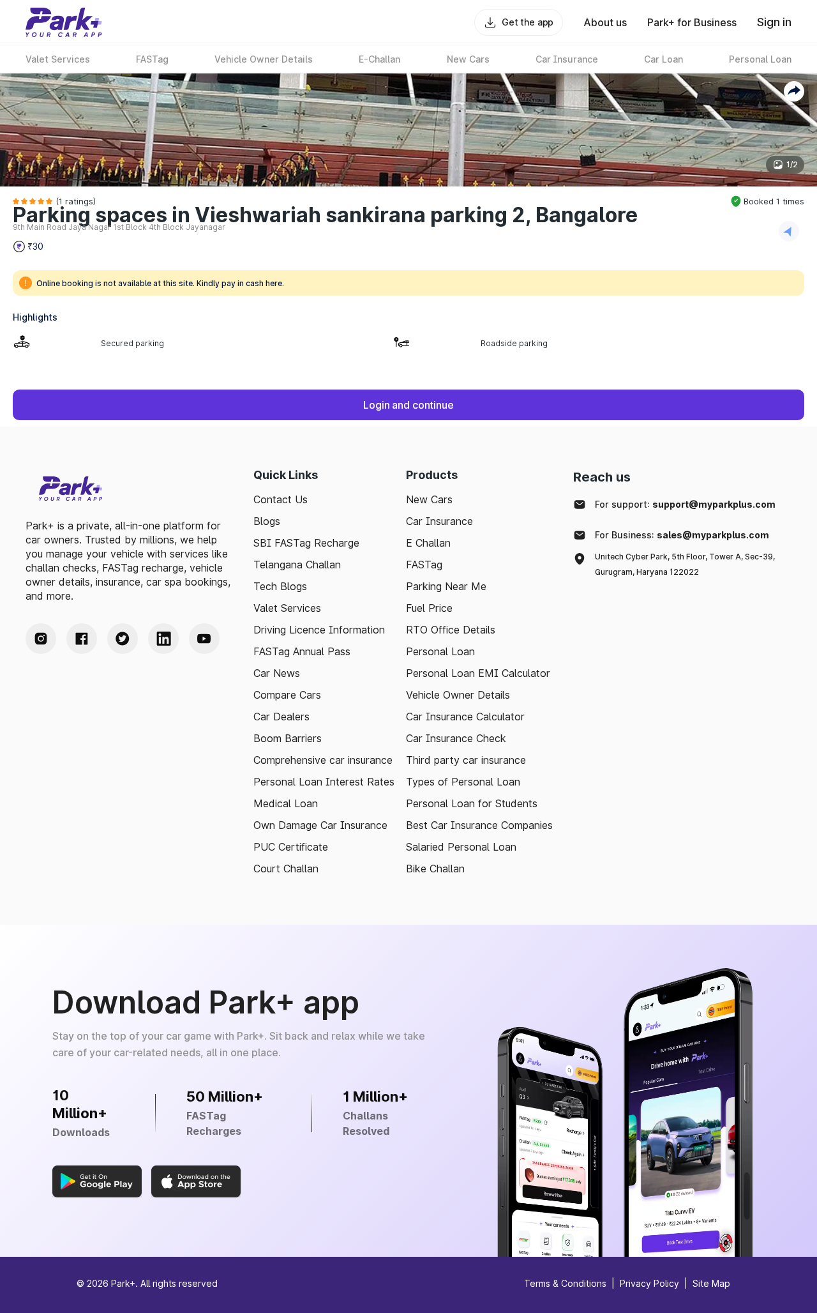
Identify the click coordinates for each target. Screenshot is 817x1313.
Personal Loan (440, 651)
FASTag (424, 564)
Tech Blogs (280, 586)
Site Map (711, 1283)
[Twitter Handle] (122, 638)
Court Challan (286, 868)
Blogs (266, 521)
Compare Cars (287, 694)
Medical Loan (285, 803)
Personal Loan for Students (471, 803)
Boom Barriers (287, 738)
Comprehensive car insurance (323, 760)
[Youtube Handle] (204, 638)
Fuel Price (429, 608)
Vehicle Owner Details (458, 694)
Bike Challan (435, 868)
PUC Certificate (290, 846)
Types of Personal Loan (463, 781)
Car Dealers (281, 716)
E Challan (428, 542)
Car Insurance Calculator (465, 716)
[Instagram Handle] (41, 638)
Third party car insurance (466, 760)
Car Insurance (439, 521)
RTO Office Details (450, 629)
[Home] (64, 22)
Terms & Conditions (565, 1283)
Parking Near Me (446, 586)
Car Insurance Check (456, 738)
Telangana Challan (297, 564)
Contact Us (280, 499)
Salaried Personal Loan (461, 846)
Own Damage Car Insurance (320, 825)
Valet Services (287, 608)
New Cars (429, 499)
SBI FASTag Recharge (306, 542)
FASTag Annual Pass (301, 651)
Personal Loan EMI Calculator (478, 673)
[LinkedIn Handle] (163, 638)
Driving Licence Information (319, 629)
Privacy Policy (649, 1283)
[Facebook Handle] (81, 638)
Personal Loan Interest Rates (323, 781)
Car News (276, 673)
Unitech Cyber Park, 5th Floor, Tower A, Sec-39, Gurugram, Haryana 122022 (685, 564)
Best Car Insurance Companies (479, 825)
